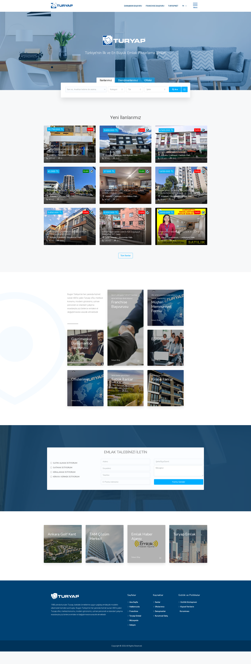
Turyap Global (135, 616)
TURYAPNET (173, 6)
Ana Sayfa (133, 602)
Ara (176, 89)
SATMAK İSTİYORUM (62, 467)
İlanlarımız (106, 80)
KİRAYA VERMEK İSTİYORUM (66, 476)
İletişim (132, 625)
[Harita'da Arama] (184, 89)
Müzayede (133, 620)
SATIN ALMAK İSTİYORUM (65, 463)
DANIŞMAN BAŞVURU (133, 6)
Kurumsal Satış (161, 616)
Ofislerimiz (159, 607)
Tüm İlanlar (125, 255)
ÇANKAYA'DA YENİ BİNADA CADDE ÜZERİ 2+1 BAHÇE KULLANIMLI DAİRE (67, 233)
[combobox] (116, 89)
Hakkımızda (134, 607)
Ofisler (148, 80)
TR (183, 6)
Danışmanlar (160, 611)
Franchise (133, 611)
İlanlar (157, 602)
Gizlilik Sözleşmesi (188, 602)
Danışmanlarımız (128, 80)
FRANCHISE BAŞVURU (155, 6)
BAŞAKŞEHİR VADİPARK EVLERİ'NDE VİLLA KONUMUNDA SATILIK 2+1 (177, 191)
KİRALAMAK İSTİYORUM (64, 472)
